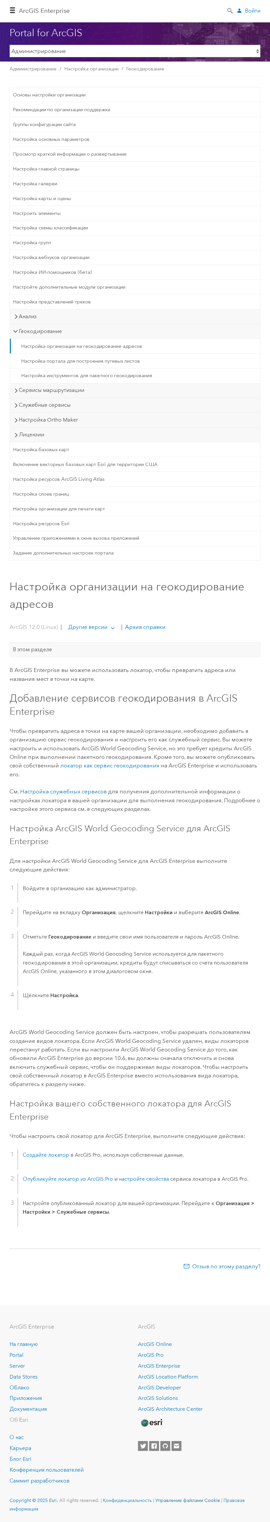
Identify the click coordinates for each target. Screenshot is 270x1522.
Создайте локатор (46, 1155)
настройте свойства (144, 1179)
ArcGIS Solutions (158, 1398)
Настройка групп (32, 242)
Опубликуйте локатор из (68, 1179)
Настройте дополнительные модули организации (69, 287)
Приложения (26, 1398)
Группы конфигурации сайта (44, 124)
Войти (252, 11)
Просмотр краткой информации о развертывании (69, 154)
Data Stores (24, 1377)
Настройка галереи (35, 184)
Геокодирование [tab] (40, 331)
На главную (24, 1344)
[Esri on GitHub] (165, 1446)
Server (17, 1366)
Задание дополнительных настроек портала (63, 553)
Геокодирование (145, 69)
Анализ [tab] (28, 316)
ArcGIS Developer (159, 1387)
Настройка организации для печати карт (59, 509)
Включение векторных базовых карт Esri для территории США (85, 464)
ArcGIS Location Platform (168, 1377)
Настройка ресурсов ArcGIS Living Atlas (59, 479)
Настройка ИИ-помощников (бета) (52, 272)
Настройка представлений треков (52, 302)
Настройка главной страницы (46, 169)
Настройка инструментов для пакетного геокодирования (86, 375)
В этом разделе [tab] (32, 649)
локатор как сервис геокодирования (109, 765)
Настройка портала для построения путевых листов (80, 361)
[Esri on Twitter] (143, 1446)
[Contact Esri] (176, 1446)
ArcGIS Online (155, 1344)
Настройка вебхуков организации (51, 257)
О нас (17, 1437)
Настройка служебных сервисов (63, 791)
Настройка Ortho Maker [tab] (48, 420)
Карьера (20, 1448)
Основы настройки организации (49, 95)
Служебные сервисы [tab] (44, 405)
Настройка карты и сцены (42, 198)
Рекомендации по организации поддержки (61, 110)
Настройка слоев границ (41, 494)
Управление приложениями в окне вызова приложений (76, 538)
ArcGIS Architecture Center (170, 1409)
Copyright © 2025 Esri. (34, 1500)
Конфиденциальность (127, 1500)
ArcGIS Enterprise (44, 10)
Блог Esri (20, 1459)
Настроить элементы (37, 213)
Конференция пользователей (47, 1470)
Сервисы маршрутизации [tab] (51, 390)
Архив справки (145, 627)
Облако (19, 1387)
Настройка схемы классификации (50, 228)
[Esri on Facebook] (154, 1446)
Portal (16, 1355)
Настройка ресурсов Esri (41, 524)
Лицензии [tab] (31, 434)
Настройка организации (91, 69)
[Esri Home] (151, 1423)
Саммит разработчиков (39, 1481)
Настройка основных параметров (51, 139)
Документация (28, 1409)
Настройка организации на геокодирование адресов (81, 346)
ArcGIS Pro (151, 1355)
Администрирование (33, 69)
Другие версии (87, 627)
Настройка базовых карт (41, 449)
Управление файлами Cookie (187, 1500)
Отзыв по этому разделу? (226, 1266)
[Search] (230, 10)
